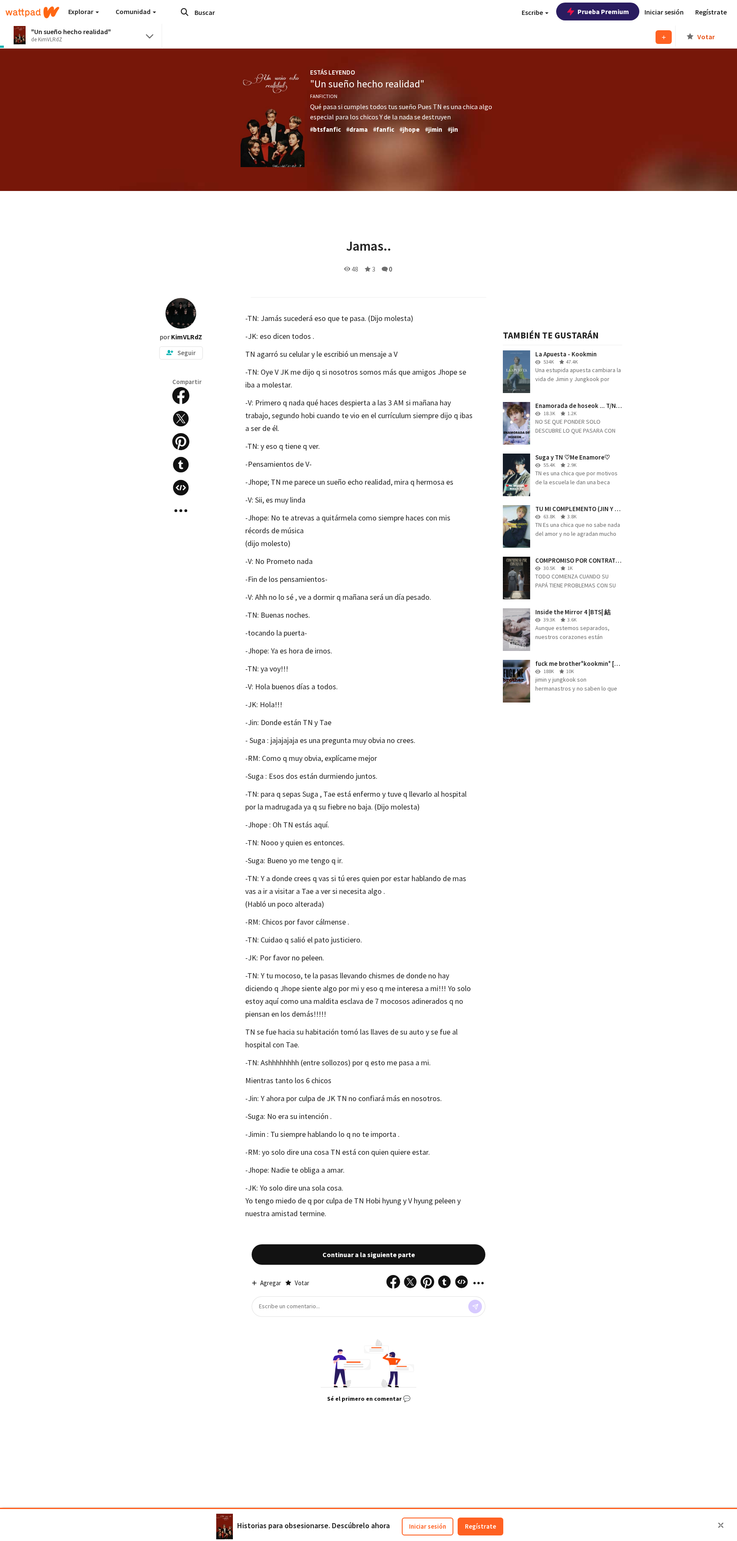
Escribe (533, 12)
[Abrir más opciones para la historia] (180, 510)
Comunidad (134, 11)
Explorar (81, 11)
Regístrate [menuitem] (711, 12)
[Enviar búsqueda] (185, 12)
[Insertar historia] (180, 487)
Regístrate (480, 1526)
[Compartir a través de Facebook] (180, 395)
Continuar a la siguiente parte (368, 1254)
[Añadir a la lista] (664, 37)
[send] (475, 1306)
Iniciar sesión (427, 1526)
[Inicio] (32, 12)
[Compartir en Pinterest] (180, 441)
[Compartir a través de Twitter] (180, 418)
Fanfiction (323, 96)
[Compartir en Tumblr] (180, 464)
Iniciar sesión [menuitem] (664, 12)
